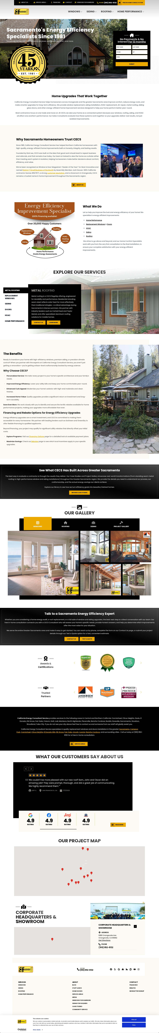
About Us (24, 2)
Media (74, 997)
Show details (36, 1029)
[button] (91, 880)
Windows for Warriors (85, 2)
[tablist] (15, 306)
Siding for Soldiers (79, 1003)
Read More (119, 825)
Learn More (53, 322)
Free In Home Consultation (133, 3)
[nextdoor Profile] (122, 969)
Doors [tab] (8, 309)
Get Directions (104, 940)
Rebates (133, 988)
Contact (68, 2)
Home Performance (129, 11)
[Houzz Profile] (126, 969)
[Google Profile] (118, 969)
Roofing (106, 11)
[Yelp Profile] (114, 969)
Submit (131, 64)
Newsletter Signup (137, 991)
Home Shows (77, 991)
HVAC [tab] (7, 315)
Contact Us (38, 322)
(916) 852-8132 (106, 947)
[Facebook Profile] (111, 969)
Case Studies (77, 1006)
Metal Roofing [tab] (12, 290)
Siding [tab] (8, 303)
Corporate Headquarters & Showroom (115, 926)
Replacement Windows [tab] (11, 297)
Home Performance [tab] (14, 321)
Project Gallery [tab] (121, 526)
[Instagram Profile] (138, 969)
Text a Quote (87, 639)
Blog (74, 985)
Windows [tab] (37, 526)
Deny (133, 1025)
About (75, 982)
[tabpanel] (93, 301)
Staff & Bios (77, 988)
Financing (56, 2)
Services (22, 982)
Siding (90, 11)
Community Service (79, 1009)
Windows (74, 11)
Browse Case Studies (79, 493)
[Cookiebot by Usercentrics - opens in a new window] (22, 1030)
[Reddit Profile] (130, 969)
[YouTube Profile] (134, 969)
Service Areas (41, 2)
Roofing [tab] (65, 526)
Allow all (133, 1019)
